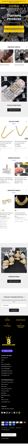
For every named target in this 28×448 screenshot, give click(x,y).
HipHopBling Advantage (6, 370)
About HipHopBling (5, 364)
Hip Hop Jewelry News (6, 388)
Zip (2, 362)
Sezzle (2, 360)
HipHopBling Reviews (6, 366)
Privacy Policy (11, 427)
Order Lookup (4, 384)
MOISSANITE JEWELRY (14, 190)
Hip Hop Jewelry (5, 390)
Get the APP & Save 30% (7, 382)
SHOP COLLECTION (14, 109)
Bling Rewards (4, 357)
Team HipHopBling (5, 368)
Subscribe (14, 310)
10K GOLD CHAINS (14, 121)
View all (14, 123)
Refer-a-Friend (4, 399)
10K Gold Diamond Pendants (14, 27)
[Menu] (1, 5)
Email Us (12, 408)
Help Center (4, 386)
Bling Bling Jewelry (5, 395)
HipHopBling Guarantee (6, 373)
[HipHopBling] (14, 5)
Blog (2, 397)
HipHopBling (6, 438)
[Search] (5, 5)
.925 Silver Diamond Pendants (14, 30)
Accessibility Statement (5, 429)
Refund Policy (18, 427)
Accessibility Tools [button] (5, 401)
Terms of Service (4, 427)
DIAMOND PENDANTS (14, 158)
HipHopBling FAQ (5, 375)
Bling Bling (3, 393)
